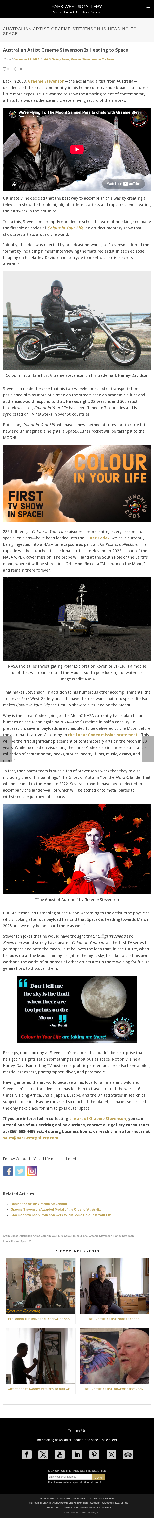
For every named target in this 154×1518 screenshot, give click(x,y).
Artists (57, 12)
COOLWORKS (64, 1499)
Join (98, 1477)
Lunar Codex (97, 538)
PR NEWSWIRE (47, 1499)
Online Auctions (91, 12)
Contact (67, 1507)
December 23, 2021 (26, 59)
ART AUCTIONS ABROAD (101, 1499)
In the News (106, 59)
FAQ (58, 1507)
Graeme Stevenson (84, 59)
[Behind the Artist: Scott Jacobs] (114, 1286)
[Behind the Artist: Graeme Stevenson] (114, 1356)
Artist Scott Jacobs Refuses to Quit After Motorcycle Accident (41, 1389)
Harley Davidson (123, 1236)
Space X (26, 1241)
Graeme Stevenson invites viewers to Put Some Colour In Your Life (61, 1215)
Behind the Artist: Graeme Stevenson (39, 1204)
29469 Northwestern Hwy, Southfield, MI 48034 (103, 1503)
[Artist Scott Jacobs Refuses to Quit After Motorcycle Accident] (40, 1356)
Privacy (106, 1507)
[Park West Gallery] (77, 8)
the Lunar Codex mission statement (103, 734)
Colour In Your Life (76, 1236)
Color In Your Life (52, 1236)
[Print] (23, 69)
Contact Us (71, 12)
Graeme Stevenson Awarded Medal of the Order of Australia (56, 1209)
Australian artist (29, 1236)
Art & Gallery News (56, 59)
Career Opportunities (87, 1507)
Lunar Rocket (11, 1241)
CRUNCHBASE (80, 1499)
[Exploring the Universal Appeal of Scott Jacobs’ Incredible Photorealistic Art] (40, 1286)
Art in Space (10, 1236)
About (50, 1507)
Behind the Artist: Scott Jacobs (114, 1319)
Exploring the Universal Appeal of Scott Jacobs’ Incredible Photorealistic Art (41, 1319)
